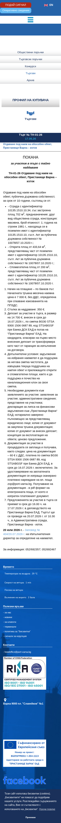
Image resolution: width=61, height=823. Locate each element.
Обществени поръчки (30, 52)
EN (51, 4)
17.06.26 (30, 138)
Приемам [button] (30, 817)
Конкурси (30, 66)
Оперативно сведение (15, 10)
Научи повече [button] (47, 809)
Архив (30, 80)
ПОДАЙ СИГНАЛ (15, 4)
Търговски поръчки (30, 59)
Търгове (31, 73)
